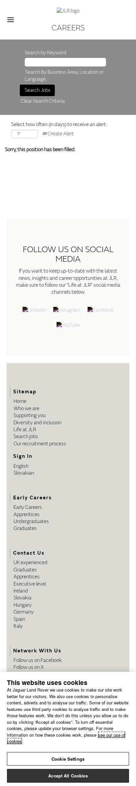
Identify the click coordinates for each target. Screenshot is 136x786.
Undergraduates (31, 521)
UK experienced (31, 563)
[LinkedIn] (34, 310)
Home (20, 401)
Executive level (30, 584)
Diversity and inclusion (37, 423)
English (21, 466)
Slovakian (24, 473)
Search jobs (26, 436)
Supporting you (30, 415)
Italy (18, 626)
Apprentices (27, 514)
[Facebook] (100, 310)
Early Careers (28, 507)
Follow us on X (29, 667)
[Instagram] (67, 310)
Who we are (26, 409)
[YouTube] (68, 326)
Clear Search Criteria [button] (43, 101)
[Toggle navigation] (11, 20)
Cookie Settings (68, 759)
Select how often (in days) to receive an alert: (59, 124)
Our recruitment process (40, 444)
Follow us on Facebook (38, 660)
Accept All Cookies (67, 776)
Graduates (25, 528)
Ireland (21, 591)
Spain (19, 619)
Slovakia (22, 598)
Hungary (23, 605)
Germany (24, 612)
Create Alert (60, 134)
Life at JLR (25, 430)
